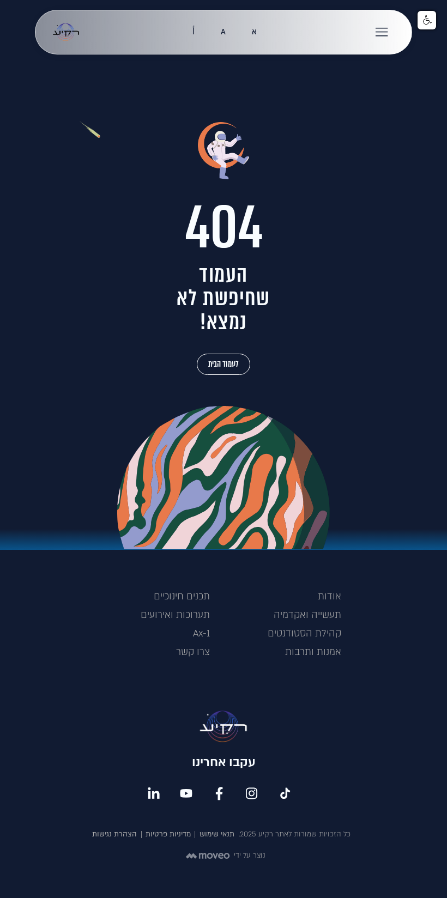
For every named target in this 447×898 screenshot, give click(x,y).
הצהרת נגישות (114, 834)
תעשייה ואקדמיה (307, 615)
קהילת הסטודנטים (304, 633)
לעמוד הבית (223, 364)
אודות (329, 596)
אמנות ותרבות (313, 652)
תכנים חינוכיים (182, 596)
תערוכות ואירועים (175, 615)
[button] (381, 32)
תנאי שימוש (217, 834)
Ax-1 (201, 633)
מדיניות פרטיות (168, 834)
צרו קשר (193, 652)
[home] (66, 32)
